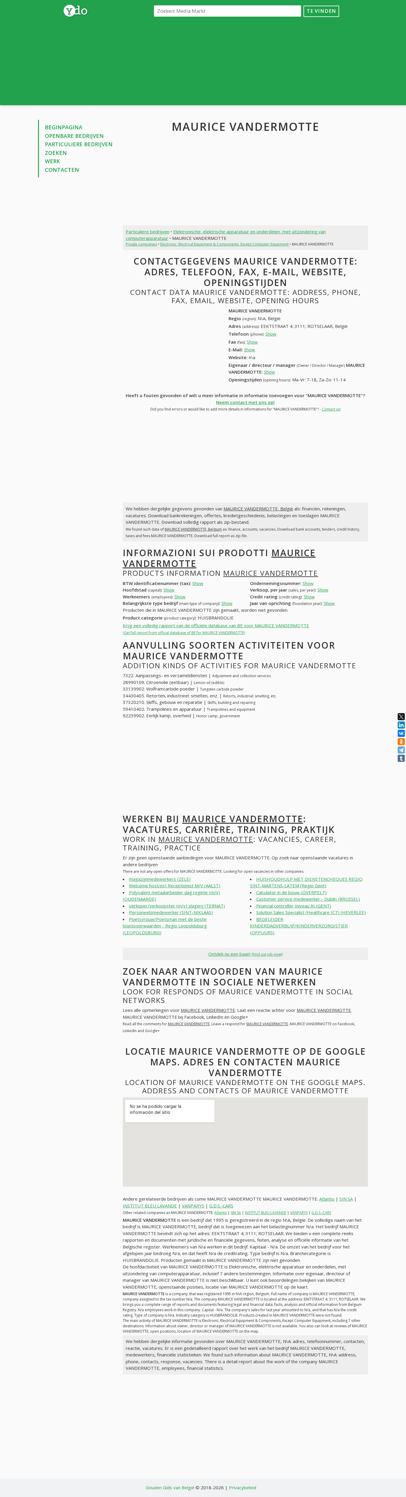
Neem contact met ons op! (245, 402)
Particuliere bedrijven (79, 144)
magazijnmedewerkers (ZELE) (160, 879)
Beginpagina (63, 127)
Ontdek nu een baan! (245, 954)
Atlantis (326, 1199)
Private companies (141, 244)
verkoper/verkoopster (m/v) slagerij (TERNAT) (177, 906)
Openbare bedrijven (74, 135)
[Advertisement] (245, 60)
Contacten (62, 169)
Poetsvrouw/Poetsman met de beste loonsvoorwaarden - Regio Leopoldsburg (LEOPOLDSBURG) (165, 925)
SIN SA (346, 1199)
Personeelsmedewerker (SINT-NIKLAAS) (171, 912)
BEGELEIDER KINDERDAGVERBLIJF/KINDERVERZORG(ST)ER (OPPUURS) (299, 925)
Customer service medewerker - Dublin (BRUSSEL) (308, 899)
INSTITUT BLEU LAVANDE (150, 1206)
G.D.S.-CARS (221, 1206)
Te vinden (321, 10)
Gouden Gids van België (170, 1487)
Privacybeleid (242, 1487)
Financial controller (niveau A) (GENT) (293, 906)
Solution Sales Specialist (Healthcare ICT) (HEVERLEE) (311, 912)
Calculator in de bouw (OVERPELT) (291, 892)
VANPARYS (193, 1206)
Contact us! (331, 409)
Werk (52, 161)
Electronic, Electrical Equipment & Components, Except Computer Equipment (224, 244)
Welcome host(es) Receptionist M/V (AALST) (174, 886)
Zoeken (56, 152)
